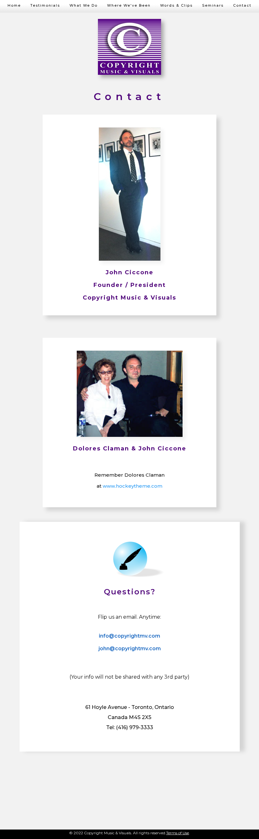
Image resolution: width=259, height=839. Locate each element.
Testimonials (45, 5)
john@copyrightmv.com (130, 649)
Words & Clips (176, 5)
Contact (242, 5)
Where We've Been (129, 5)
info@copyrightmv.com (129, 636)
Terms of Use (177, 832)
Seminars (213, 5)
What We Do (83, 5)
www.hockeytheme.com (132, 486)
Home (14, 5)
